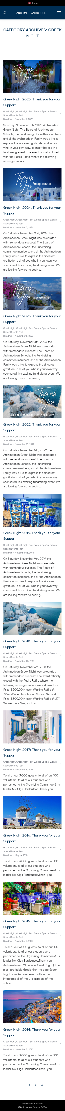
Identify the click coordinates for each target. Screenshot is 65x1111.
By (7, 119)
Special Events (49, 111)
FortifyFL (36, 3)
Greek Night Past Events (28, 111)
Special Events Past (13, 115)
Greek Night (9, 111)
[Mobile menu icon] (59, 12)
